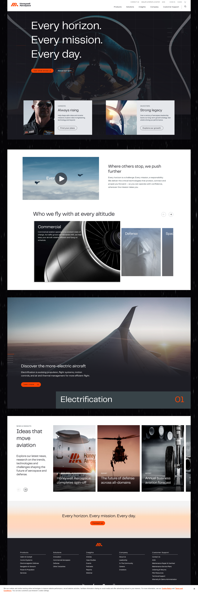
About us (122, 557)
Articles (89, 557)
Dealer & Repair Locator (150, 2)
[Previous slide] (18, 490)
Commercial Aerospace (61, 560)
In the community (126, 563)
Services (23, 573)
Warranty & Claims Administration (164, 579)
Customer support (171, 7)
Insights (142, 7)
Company (154, 7)
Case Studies (91, 560)
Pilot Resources (157, 573)
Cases (179, 2)
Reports (89, 570)
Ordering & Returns (159, 570)
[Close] (194, 588)
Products (118, 7)
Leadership (123, 560)
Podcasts (89, 566)
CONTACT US (135, 2)
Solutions (130, 7)
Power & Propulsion (27, 570)
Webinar (89, 573)
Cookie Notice (167, 588)
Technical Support (158, 576)
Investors (122, 570)
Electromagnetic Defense (29, 563)
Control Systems (26, 560)
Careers (122, 566)
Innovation (57, 557)
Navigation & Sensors (28, 566)
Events (88, 563)
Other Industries (59, 566)
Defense (56, 563)
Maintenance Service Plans (162, 566)
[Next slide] (171, 214)
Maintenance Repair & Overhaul (163, 563)
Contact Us (156, 557)
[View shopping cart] (185, 2)
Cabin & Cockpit (26, 557)
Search (184, 7)
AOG (163, 2)
